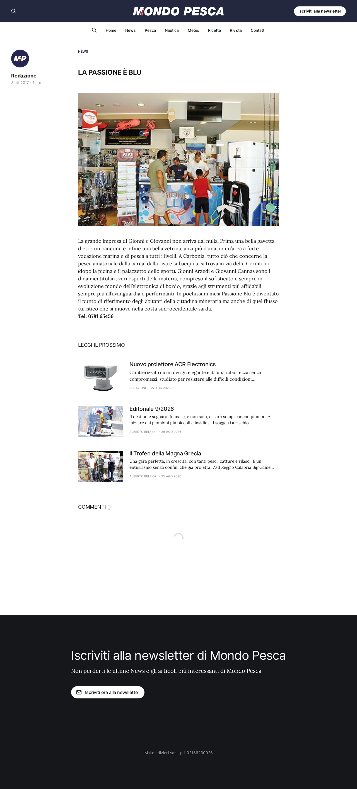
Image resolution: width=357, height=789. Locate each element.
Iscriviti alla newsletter (319, 11)
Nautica (171, 30)
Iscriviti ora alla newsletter (112, 692)
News (130, 30)
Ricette (214, 30)
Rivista (236, 30)
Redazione (23, 76)
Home (111, 30)
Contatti (258, 30)
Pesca (150, 30)
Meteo (193, 30)
